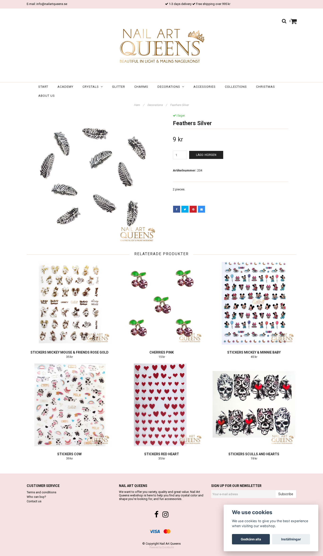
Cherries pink (161, 352)
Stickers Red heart (161, 454)
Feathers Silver (179, 105)
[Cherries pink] (161, 303)
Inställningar (291, 539)
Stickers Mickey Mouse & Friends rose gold (70, 352)
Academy (65, 86)
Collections (236, 86)
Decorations (169, 86)
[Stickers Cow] (69, 404)
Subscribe (285, 494)
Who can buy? (36, 497)
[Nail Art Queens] (161, 46)
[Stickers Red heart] (161, 404)
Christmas (265, 86)
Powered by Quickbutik (161, 547)
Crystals (92, 86)
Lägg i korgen (206, 155)
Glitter (118, 86)
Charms (141, 86)
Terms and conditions (41, 492)
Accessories (204, 86)
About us (46, 95)
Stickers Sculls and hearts (253, 454)
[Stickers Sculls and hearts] (254, 404)
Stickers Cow (69, 454)
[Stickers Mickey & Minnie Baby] (254, 303)
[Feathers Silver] (92, 179)
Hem (139, 105)
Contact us (34, 501)
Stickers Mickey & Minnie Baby (254, 352)
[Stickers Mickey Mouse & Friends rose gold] (69, 303)
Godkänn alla (251, 539)
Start (43, 86)
